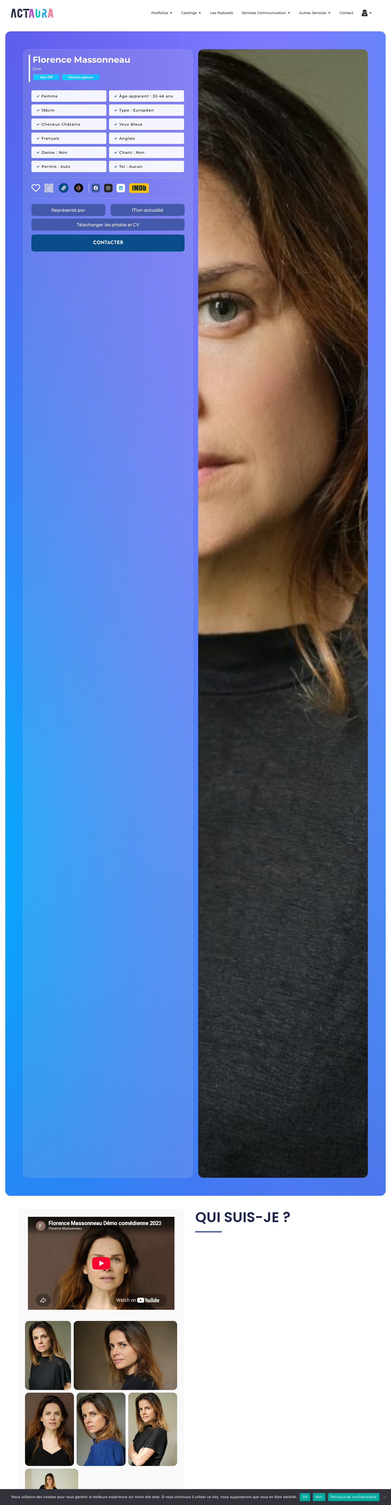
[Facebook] (95, 188)
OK (304, 1497)
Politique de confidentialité (354, 1497)
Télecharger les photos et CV (108, 224)
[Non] (384, 1497)
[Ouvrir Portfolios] (171, 13)
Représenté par (68, 210)
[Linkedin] (121, 188)
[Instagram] (108, 188)
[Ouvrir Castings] (200, 13)
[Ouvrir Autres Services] (329, 13)
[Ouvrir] (370, 13)
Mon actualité (147, 210)
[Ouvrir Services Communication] (289, 13)
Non (319, 1497)
